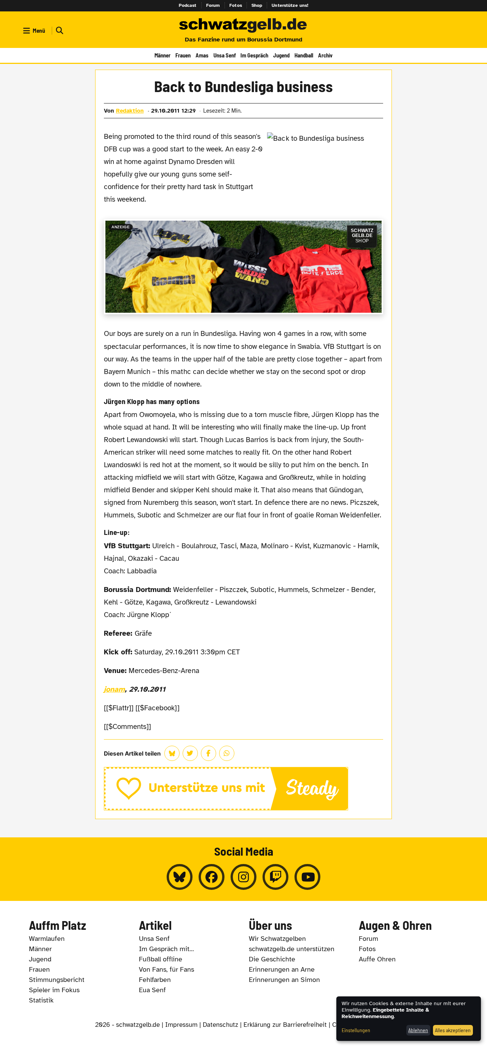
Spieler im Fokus (54, 990)
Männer (162, 55)
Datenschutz (220, 1025)
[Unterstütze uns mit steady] (244, 788)
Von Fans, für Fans (166, 969)
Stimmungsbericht (56, 979)
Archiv (325, 55)
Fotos (235, 5)
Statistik (41, 1000)
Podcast (188, 5)
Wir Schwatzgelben (277, 938)
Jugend (281, 55)
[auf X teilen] (190, 753)
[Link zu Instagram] (243, 877)
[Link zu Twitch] (275, 877)
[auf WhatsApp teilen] (226, 753)
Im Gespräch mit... (166, 949)
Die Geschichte (272, 959)
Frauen (183, 55)
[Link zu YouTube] (307, 877)
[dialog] (408, 1018)
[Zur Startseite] (243, 25)
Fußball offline (160, 959)
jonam (114, 689)
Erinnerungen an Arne (282, 969)
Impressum (181, 1025)
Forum (213, 5)
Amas (202, 55)
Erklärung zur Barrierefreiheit (285, 1025)
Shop (257, 5)
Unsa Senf (224, 55)
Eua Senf (152, 990)
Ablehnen (418, 1030)
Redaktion (130, 110)
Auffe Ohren (377, 959)
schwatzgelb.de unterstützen (291, 949)
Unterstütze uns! (290, 5)
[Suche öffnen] (58, 31)
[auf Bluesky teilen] (172, 753)
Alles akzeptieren (453, 1030)
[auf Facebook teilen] (208, 753)
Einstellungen (356, 1030)
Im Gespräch (254, 55)
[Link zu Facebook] (211, 877)
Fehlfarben (155, 979)
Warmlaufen (47, 938)
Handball (303, 55)
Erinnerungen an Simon (284, 979)
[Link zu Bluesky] (180, 877)
